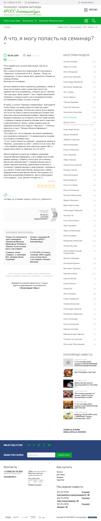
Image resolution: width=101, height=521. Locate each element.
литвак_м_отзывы (13, 199)
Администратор (70, 273)
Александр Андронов (72, 210)
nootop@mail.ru (10, 476)
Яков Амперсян (70, 180)
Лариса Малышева (71, 230)
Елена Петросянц (71, 149)
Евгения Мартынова (72, 195)
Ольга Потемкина (71, 190)
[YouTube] (48, 445)
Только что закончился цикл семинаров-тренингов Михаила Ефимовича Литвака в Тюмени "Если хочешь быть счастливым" (16, 243)
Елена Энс (67, 288)
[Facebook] (33, 445)
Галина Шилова (70, 246)
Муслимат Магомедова (73, 344)
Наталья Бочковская (72, 165)
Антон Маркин (69, 97)
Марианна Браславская (73, 334)
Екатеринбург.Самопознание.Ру (72, 495)
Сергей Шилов (69, 278)
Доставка (61, 474)
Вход (36, 288)
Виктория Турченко (72, 268)
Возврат (60, 477)
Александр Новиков (72, 309)
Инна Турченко (69, 225)
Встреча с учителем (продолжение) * (41, 216)
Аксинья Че (68, 215)
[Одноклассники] (43, 445)
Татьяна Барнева (70, 102)
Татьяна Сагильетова (72, 339)
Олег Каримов (69, 154)
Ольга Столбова (70, 185)
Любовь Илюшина (71, 139)
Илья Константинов (72, 77)
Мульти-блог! (69, 122)
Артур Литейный (70, 134)
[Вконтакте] (28, 445)
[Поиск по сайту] (93, 20)
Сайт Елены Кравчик (66, 501)
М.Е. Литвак (68, 92)
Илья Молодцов (70, 175)
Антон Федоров (70, 71)
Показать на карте (35, 485)
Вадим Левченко (70, 200)
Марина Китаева (70, 329)
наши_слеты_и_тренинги (37, 199)
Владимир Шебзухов (72, 240)
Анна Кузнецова (70, 144)
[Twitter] (38, 445)
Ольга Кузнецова (71, 324)
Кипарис (61, 507)
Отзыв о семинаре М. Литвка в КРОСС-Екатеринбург (40, 239)
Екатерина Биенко (71, 263)
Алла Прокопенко (71, 220)
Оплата (60, 472)
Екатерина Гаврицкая (72, 314)
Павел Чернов (69, 159)
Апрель (91, 27)
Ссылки (85, 492)
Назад (8, 27)
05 (96, 27)
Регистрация (27, 288)
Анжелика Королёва (72, 112)
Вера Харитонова (71, 205)
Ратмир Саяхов (70, 170)
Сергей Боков (69, 283)
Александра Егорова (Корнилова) (72, 252)
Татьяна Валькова (71, 304)
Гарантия (60, 480)
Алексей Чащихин (71, 107)
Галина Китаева (70, 61)
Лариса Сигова (69, 66)
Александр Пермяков (73, 82)
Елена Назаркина (71, 298)
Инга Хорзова (69, 293)
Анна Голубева (69, 235)
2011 (85, 27)
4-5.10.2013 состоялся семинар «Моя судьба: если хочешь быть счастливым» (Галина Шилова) (40, 257)
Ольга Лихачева (70, 319)
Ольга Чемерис (70, 117)
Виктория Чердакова (72, 87)
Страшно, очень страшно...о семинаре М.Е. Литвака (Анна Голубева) (16, 255)
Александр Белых (71, 129)
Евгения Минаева (71, 258)
